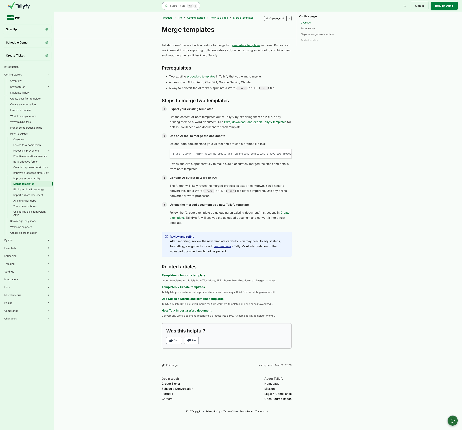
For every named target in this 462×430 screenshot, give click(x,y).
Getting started (196, 17)
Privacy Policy (213, 411)
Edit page (172, 365)
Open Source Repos (277, 399)
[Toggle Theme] (405, 5)
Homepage (271, 383)
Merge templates (243, 17)
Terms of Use (230, 411)
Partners (167, 394)
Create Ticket (171, 383)
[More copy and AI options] (289, 18)
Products (167, 17)
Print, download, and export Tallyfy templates (255, 122)
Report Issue (246, 411)
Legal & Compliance (278, 394)
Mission (269, 388)
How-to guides (219, 17)
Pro (180, 17)
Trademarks (261, 411)
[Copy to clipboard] (287, 153)
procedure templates (246, 45)
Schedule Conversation (177, 388)
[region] (231, 153)
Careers (167, 399)
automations (222, 246)
